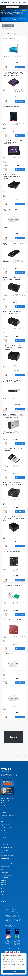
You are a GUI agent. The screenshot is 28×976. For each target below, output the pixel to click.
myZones (3, 825)
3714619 (4, 265)
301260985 (5, 470)
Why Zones (3, 812)
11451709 (4, 401)
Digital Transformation (6, 849)
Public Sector (4, 882)
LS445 (4, 158)
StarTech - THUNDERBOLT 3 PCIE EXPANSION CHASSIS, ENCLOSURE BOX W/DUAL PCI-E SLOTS (13, 416)
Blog (2, 869)
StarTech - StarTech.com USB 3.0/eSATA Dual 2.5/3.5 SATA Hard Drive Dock (13, 347)
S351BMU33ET (6, 193)
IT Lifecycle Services (5, 807)
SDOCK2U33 (5, 500)
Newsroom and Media (6, 863)
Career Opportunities (5, 814)
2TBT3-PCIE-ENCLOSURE (7, 433)
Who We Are (4, 835)
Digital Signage (4, 853)
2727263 (4, 124)
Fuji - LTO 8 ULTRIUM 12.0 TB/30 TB (13, 620)
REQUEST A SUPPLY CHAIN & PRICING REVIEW (14, 19)
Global (2, 888)
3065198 (4, 299)
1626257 (4, 333)
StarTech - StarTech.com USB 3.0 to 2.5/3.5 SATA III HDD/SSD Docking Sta (13, 313)
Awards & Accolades (5, 867)
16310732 (4, 569)
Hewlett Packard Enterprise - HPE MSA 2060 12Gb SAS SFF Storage (13, 381)
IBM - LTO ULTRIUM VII (10, 654)
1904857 (4, 504)
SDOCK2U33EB (6, 364)
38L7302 (4, 706)
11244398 (4, 436)
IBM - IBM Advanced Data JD (12, 106)
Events (2, 874)
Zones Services (4, 844)
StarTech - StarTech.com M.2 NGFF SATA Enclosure (14, 244)
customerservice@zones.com (7, 902)
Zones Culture (4, 837)
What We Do (4, 842)
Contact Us (4, 899)
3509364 (4, 709)
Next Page (23, 755)
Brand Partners (5, 858)
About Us (3, 810)
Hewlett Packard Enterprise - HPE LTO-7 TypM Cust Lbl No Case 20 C (14, 586)
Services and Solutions (7, 798)
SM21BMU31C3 (6, 261)
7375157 (4, 641)
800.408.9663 (4, 901)
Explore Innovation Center (7, 875)
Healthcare (3, 884)
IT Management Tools (6, 821)
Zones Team (3, 839)
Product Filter (7, 25)
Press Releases (4, 877)
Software (3, 852)
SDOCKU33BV (5, 329)
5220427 (4, 196)
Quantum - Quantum (9, 38)
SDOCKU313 (5, 295)
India (2, 894)
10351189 (4, 94)
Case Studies (4, 870)
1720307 (4, 572)
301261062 (5, 230)
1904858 (4, 367)
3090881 (4, 538)
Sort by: (7, 7)
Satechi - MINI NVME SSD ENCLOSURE (11, 209)
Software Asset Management (7, 855)
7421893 (4, 607)
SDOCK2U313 (5, 535)
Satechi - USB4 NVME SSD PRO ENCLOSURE (12, 449)
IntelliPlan (3, 828)
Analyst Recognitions (5, 866)
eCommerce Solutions (6, 824)
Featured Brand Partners (6, 860)
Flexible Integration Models (7, 832)
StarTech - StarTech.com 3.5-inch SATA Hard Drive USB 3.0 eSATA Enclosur (13, 176)
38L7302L (5, 671)
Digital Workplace (5, 803)
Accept (14, 971)
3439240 (4, 59)
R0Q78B (4, 398)
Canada (2, 891)
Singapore (3, 895)
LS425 (4, 90)
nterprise (3, 830)
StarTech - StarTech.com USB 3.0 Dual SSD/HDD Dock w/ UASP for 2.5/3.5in (13, 484)
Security (3, 805)
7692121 (4, 675)
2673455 (4, 128)
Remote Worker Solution (6, 847)
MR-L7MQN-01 (6, 56)
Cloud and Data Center (6, 800)
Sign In (24, 2)
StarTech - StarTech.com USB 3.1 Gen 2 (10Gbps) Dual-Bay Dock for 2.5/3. (13, 518)
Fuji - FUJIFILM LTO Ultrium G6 (12, 551)
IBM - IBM (6, 688)
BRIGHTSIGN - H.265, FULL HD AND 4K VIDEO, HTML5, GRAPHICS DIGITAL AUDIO (13, 142)
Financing (3, 817)
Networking (3, 802)
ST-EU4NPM (5, 466)
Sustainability (4, 818)
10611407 (4, 162)
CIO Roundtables (4, 872)
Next (13, 736)
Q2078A (4, 603)
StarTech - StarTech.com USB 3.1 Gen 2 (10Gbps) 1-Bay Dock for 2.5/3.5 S (13, 279)
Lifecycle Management (6, 846)
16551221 (4, 637)
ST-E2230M (5, 227)
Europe (2, 892)
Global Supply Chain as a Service (8, 850)
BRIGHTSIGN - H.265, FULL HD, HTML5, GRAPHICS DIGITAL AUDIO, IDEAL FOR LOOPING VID (14, 74)
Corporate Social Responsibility (8, 815)
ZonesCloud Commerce (6, 827)
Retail (2, 885)
